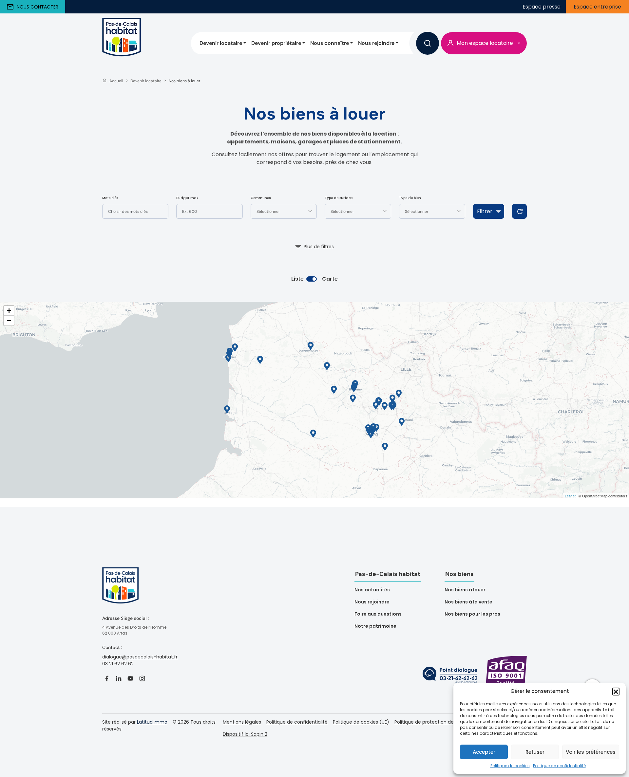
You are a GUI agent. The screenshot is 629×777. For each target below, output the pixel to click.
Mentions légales (242, 722)
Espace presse (542, 6)
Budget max (187, 198)
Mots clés (110, 198)
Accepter (484, 752)
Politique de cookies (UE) (361, 722)
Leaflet (570, 495)
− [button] (9, 320)
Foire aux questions (378, 614)
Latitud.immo (152, 722)
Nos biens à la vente (468, 602)
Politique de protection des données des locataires (452, 722)
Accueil (116, 80)
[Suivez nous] (106, 678)
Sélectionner (268, 211)
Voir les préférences (591, 752)
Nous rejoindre (376, 43)
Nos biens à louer (465, 589)
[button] (616, 691)
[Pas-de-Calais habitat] (121, 43)
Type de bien (410, 198)
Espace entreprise (597, 6)
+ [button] (9, 310)
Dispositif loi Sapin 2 (245, 734)
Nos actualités (372, 589)
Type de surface (339, 198)
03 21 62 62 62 (118, 663)
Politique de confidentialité (559, 765)
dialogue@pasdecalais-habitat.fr (140, 657)
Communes (261, 198)
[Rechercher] (427, 43)
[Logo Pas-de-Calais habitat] (120, 590)
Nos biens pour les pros (472, 614)
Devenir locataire (221, 43)
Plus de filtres (319, 246)
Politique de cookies (510, 765)
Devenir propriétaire (276, 43)
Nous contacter (37, 7)
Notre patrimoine (375, 626)
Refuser (534, 752)
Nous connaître (329, 43)
